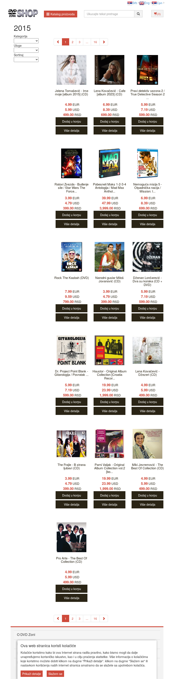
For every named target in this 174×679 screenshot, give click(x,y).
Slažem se (55, 674)
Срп (159, 3)
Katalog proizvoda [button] (63, 14)
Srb (134, 3)
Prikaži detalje (31, 674)
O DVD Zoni (26, 634)
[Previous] (58, 41)
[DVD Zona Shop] (21, 13)
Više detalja (71, 130)
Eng (147, 3)
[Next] (104, 41)
